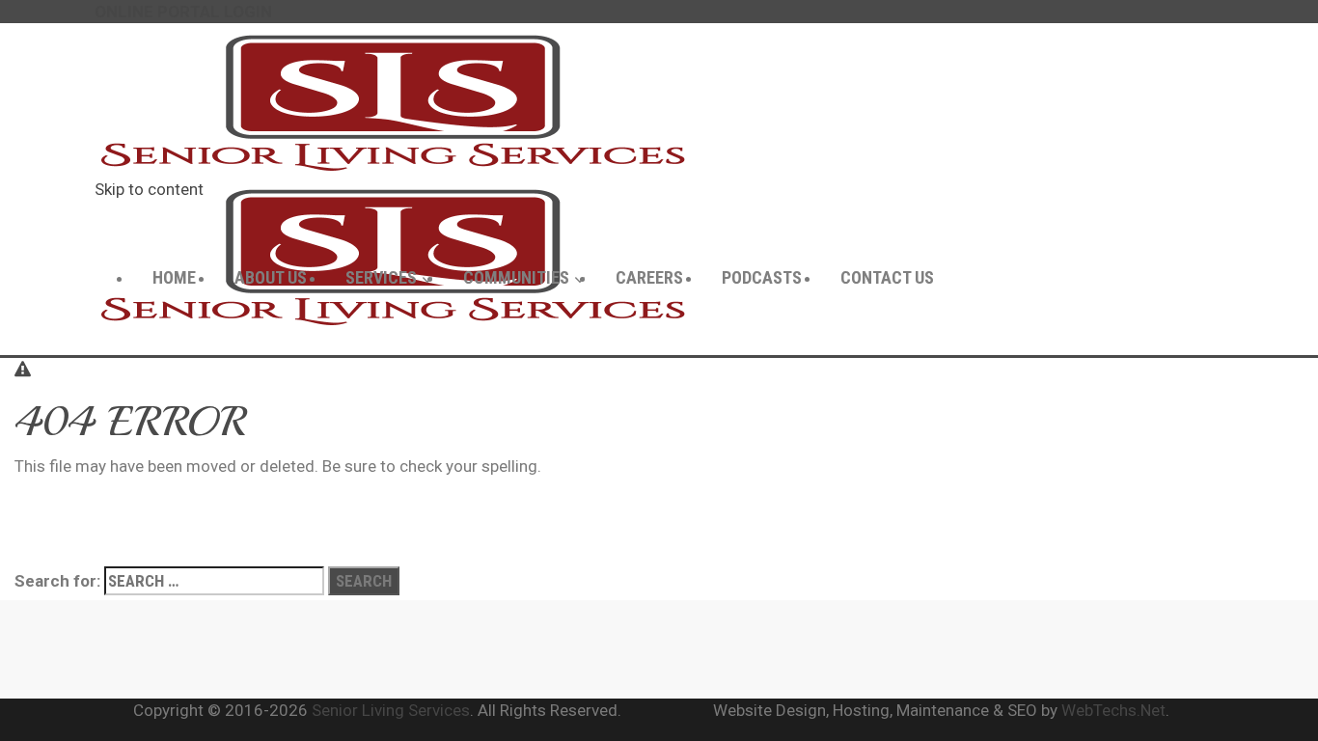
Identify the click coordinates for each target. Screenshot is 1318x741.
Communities (516, 277)
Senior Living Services (391, 710)
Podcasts (762, 277)
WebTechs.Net (1113, 710)
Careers (649, 277)
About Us (270, 277)
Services (381, 277)
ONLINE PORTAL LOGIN (183, 11)
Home (174, 277)
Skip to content (149, 189)
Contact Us (887, 277)
